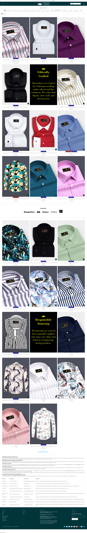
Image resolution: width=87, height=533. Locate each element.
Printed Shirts (59, 11)
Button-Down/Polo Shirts (23, 11)
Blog (2, 513)
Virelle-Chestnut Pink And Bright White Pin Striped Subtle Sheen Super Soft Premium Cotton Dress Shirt (16, 444)
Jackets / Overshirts (75, 11)
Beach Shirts (17, 11)
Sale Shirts (81, 11)
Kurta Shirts (47, 11)
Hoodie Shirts (43, 11)
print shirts (36, 470)
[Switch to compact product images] (4, 14)
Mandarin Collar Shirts (32, 11)
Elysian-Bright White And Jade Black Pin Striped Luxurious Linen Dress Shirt (43, 398)
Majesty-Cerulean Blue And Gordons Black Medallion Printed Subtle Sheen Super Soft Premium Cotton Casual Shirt (16, 198)
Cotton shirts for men (7, 467)
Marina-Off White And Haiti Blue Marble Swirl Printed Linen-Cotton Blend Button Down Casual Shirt (15, 400)
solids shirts (67, 464)
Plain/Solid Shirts (53, 11)
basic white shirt (22, 464)
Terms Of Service (4, 520)
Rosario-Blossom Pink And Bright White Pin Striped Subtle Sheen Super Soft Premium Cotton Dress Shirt (71, 198)
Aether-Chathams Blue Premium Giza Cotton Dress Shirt (43, 198)
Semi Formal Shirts (6, 11)
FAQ (2, 514)
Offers (23, 513)
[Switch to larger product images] (1, 14)
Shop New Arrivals (2, 532)
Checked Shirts (64, 11)
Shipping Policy (4, 517)
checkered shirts (79, 464)
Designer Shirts (57, 10)
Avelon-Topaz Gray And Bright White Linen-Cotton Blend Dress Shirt (15, 308)
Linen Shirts (12, 11)
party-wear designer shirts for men (69, 470)
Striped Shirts (70, 11)
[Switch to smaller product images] (3, 14)
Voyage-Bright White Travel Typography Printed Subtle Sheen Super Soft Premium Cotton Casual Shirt (43, 446)
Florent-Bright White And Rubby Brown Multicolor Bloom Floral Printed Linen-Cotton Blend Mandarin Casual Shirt (71, 398)
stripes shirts (70, 464)
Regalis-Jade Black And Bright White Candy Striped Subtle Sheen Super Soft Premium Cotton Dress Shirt (16, 354)
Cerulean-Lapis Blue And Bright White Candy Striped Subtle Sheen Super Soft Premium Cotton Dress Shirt (71, 308)
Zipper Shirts (38, 11)
